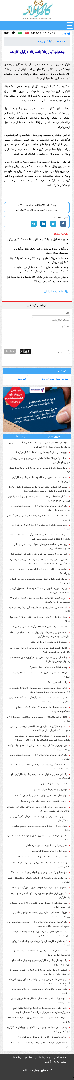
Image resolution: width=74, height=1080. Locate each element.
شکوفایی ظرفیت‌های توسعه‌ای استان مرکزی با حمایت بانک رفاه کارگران (39, 1020)
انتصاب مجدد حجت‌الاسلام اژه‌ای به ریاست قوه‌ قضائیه (41, 857)
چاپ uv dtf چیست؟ (57, 682)
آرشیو (48, 1062)
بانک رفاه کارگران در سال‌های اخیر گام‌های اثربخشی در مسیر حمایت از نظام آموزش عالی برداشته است (40, 728)
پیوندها (33, 1057)
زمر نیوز (22, 379)
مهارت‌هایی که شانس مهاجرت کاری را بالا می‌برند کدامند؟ (40, 795)
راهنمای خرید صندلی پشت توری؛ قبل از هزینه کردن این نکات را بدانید (38, 838)
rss (26, 1057)
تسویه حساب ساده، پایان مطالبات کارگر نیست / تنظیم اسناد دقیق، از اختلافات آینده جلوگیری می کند (40, 537)
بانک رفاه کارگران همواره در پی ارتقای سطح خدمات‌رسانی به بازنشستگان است (40, 767)
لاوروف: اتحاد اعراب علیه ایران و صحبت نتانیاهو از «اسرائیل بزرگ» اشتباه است (41, 914)
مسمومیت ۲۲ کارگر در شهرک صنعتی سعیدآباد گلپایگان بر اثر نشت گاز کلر (40, 819)
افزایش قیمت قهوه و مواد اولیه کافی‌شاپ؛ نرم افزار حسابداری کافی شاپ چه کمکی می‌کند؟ (40, 650)
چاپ (63, 33)
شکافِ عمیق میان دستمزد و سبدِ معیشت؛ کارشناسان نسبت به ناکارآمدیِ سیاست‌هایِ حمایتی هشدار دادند (39, 690)
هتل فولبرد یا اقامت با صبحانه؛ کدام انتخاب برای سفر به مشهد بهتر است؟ (39, 571)
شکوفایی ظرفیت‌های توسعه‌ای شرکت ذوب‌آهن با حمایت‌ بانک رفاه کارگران (40, 895)
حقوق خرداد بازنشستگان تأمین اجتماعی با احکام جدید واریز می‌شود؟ (41, 991)
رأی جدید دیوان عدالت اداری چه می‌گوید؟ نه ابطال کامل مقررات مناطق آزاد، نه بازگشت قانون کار (38, 809)
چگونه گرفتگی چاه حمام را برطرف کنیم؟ (48, 667)
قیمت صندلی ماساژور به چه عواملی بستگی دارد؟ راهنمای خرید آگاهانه (39, 609)
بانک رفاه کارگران (53, 292)
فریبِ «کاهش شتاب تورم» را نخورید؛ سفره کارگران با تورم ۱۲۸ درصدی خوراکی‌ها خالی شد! (39, 600)
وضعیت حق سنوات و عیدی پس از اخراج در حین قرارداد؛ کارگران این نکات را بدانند (38, 1029)
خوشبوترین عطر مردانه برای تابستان (50, 789)
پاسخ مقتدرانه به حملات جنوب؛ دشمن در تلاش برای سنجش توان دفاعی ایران (40, 905)
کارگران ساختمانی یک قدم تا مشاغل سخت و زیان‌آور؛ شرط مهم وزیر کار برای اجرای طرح (39, 498)
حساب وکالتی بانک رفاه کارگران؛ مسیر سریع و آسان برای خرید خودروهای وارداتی (39, 460)
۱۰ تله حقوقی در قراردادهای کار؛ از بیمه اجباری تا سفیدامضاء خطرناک (40, 1045)
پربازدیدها (21, 436)
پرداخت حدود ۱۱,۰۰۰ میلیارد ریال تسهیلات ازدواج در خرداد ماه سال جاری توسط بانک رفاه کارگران (40, 934)
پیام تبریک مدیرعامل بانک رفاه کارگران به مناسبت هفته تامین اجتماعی (40, 757)
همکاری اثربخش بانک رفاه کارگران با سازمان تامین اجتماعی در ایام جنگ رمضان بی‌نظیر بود (39, 972)
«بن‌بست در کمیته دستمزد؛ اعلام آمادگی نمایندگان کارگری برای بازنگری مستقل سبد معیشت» (39, 700)
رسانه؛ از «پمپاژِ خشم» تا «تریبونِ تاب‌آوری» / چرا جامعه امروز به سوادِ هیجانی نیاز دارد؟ (39, 659)
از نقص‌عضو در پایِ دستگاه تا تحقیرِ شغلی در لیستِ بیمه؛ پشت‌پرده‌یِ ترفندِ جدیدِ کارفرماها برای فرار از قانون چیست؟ (42, 738)
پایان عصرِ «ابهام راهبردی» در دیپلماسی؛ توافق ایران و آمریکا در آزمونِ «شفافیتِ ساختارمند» (39, 982)
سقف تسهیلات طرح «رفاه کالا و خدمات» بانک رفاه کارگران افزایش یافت (38, 260)
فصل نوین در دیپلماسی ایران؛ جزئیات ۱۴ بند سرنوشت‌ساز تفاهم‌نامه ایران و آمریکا (42, 953)
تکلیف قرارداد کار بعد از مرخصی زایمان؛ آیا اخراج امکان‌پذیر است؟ (41, 943)
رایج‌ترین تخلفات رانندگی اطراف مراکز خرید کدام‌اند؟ (42, 1037)
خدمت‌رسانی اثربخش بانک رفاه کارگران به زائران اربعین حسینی (37, 627)
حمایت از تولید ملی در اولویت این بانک (49, 642)
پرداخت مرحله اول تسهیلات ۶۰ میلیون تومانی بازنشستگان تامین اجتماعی (38, 880)
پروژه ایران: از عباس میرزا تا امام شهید (49, 851)
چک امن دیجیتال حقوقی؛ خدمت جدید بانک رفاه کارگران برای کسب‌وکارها (40, 776)
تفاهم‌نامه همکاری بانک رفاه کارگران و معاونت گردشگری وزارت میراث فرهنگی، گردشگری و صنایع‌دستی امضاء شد (41, 272)
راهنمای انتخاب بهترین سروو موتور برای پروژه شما (44, 801)
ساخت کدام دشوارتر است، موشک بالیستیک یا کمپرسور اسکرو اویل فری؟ (40, 581)
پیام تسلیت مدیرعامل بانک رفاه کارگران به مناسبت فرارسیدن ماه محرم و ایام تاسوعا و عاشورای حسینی (38, 924)
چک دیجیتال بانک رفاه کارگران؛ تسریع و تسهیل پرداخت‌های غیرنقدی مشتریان (40, 962)
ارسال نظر (9, 351)
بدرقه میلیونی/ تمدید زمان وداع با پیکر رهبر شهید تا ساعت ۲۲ (38, 872)
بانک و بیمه (44, 41)
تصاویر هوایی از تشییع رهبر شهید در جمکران (46, 845)
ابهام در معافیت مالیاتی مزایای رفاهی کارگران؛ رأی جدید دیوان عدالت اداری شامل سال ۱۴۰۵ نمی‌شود (39, 445)
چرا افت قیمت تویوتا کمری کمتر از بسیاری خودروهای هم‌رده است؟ (40, 675)
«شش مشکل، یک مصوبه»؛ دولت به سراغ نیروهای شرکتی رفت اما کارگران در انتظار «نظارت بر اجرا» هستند (39, 562)
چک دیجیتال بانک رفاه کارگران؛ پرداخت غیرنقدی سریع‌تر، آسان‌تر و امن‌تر (38, 518)
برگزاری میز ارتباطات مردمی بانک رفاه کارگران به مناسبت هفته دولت (40, 251)
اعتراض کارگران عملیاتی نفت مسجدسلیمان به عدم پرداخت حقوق (41, 828)
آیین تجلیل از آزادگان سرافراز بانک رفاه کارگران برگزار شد (37, 241)
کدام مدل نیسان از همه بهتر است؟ (51, 784)
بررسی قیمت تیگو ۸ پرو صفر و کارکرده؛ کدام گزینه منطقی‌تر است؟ (41, 527)
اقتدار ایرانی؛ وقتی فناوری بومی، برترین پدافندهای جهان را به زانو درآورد (38, 719)
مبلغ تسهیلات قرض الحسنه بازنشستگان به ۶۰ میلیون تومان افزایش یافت (40, 1001)
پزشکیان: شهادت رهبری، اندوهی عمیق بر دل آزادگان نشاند (39, 887)
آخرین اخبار (54, 436)
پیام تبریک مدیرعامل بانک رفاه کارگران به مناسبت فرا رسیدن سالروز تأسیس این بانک (37, 279)
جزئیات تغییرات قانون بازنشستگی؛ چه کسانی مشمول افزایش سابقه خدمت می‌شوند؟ (40, 590)
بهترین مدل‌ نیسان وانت (54, 379)
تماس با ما (45, 1057)
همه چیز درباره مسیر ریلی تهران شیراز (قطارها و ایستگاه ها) (39, 554)
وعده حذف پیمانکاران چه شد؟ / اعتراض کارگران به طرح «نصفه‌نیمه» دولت (43, 709)
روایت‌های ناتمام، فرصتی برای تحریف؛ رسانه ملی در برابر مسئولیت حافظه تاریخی (42, 546)
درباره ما (17, 1057)
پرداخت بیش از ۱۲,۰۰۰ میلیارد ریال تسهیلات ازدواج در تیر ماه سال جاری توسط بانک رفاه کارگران (40, 635)
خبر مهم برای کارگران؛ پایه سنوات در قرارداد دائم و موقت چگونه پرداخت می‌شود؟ (39, 747)
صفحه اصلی (60, 41)
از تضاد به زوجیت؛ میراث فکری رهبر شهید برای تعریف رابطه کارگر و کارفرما (40, 865)
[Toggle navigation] (69, 25)
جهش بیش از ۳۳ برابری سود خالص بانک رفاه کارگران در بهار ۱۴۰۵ (39, 619)
